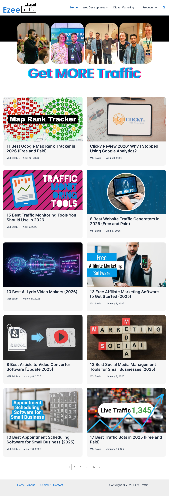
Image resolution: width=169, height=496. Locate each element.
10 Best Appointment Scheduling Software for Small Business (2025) (41, 439)
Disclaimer (44, 485)
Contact (58, 485)
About (31, 485)
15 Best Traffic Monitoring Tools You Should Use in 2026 (41, 217)
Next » (96, 467)
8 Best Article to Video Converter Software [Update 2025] (38, 367)
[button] (106, 7)
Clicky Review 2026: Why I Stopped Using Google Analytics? (124, 148)
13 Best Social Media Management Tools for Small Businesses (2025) (123, 367)
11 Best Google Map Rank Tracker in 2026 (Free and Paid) (41, 148)
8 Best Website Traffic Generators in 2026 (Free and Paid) (125, 221)
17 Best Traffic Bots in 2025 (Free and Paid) (126, 439)
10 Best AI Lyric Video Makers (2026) (42, 291)
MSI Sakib (12, 158)
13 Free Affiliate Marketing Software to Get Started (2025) (124, 294)
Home (21, 485)
